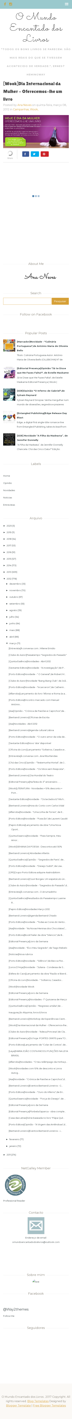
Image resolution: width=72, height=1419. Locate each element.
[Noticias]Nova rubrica (21, 954)
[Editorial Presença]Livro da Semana (28, 941)
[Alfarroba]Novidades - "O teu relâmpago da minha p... (38, 1061)
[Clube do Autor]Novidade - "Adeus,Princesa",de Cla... (37, 1031)
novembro (15, 590)
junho (12, 623)
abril (11, 636)
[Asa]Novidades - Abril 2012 (23, 723)
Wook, (34, 109)
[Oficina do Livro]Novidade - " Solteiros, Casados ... (36, 980)
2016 (9, 552)
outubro (13, 597)
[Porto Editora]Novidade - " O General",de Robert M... (37, 674)
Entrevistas (9, 504)
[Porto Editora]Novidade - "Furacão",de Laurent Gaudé (38, 818)
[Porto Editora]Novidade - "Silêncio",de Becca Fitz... (36, 960)
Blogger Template (18, 1405)
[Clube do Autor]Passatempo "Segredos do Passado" (38, 655)
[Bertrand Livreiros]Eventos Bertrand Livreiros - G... (36, 1085)
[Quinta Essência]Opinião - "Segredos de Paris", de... (37, 859)
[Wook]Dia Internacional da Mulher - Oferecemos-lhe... (38, 1025)
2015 (9, 558)
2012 (9, 578)
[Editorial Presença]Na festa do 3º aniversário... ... (35, 781)
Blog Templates (38, 1401)
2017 (9, 545)
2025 (9, 525)
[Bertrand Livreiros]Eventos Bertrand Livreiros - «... (35, 1130)
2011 (9, 1154)
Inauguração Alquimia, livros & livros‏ (28, 1012)
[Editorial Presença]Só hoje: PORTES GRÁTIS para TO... (38, 1038)
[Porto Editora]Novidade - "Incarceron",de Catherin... (37, 687)
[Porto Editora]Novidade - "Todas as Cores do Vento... (37, 922)
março (13, 643)
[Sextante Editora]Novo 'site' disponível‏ (30, 743)
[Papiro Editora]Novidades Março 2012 (29, 909)
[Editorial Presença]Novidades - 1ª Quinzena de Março (38, 999)
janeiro (13, 1146)
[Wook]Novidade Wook (21, 986)
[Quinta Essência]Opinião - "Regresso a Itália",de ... (36, 1005)
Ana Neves (24, 105)
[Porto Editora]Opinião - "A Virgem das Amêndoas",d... (38, 1124)
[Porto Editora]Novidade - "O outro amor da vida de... (37, 736)
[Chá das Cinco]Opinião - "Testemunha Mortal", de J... (37, 762)
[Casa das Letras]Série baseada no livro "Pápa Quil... (36, 1118)
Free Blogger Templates (49, 1405)
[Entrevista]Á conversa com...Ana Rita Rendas (33, 756)
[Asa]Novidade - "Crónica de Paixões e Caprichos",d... (37, 1079)
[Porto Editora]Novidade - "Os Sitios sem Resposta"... (37, 769)
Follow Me (8, 1316)
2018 (9, 539)
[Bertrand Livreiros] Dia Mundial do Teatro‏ (31, 775)
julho (12, 616)
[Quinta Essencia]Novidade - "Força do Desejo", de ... (37, 1098)
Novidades (9, 490)
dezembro (15, 583)
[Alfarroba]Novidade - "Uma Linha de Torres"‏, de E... (36, 812)
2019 (9, 532)
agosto (13, 610)
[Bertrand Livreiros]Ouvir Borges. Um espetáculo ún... (37, 879)
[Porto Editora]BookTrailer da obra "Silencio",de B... (36, 935)
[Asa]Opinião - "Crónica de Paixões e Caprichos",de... (37, 711)
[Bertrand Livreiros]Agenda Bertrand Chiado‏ (33, 915)
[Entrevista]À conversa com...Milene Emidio (32, 648)
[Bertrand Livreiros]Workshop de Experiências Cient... (37, 1018)
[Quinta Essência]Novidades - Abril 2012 (30, 661)
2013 (9, 572)
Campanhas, (21, 109)
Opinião (7, 483)
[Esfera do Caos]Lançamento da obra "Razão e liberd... (38, 973)
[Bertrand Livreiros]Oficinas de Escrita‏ (29, 717)
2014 (9, 565)
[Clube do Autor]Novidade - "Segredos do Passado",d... (38, 885)
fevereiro (14, 1139)
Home (6, 475)
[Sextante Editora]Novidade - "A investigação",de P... (37, 667)
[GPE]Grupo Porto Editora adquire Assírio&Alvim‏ (34, 872)
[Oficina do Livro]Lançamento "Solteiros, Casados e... (37, 749)
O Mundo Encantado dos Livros (36, 28)
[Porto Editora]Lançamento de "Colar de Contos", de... (38, 1044)
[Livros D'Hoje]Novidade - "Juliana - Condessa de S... (37, 967)
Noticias (7, 497)
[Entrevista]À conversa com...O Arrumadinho (33, 891)
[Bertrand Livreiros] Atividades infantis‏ (29, 853)
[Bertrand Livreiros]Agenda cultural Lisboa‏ (31, 730)
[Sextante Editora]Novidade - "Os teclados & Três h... (37, 799)
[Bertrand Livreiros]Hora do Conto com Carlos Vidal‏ (36, 805)
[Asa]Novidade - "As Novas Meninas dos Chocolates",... (38, 928)
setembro (14, 603)
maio (12, 630)
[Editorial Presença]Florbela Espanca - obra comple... (37, 1111)
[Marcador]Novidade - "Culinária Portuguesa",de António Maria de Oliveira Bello (42, 346)
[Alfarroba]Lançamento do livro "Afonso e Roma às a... (37, 693)
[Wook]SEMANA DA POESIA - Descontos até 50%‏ (35, 846)
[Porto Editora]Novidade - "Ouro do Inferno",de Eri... (36, 1092)
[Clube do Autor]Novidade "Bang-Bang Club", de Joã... (38, 680)
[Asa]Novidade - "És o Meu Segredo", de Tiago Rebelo (38, 947)
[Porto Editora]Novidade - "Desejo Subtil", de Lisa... (36, 866)
